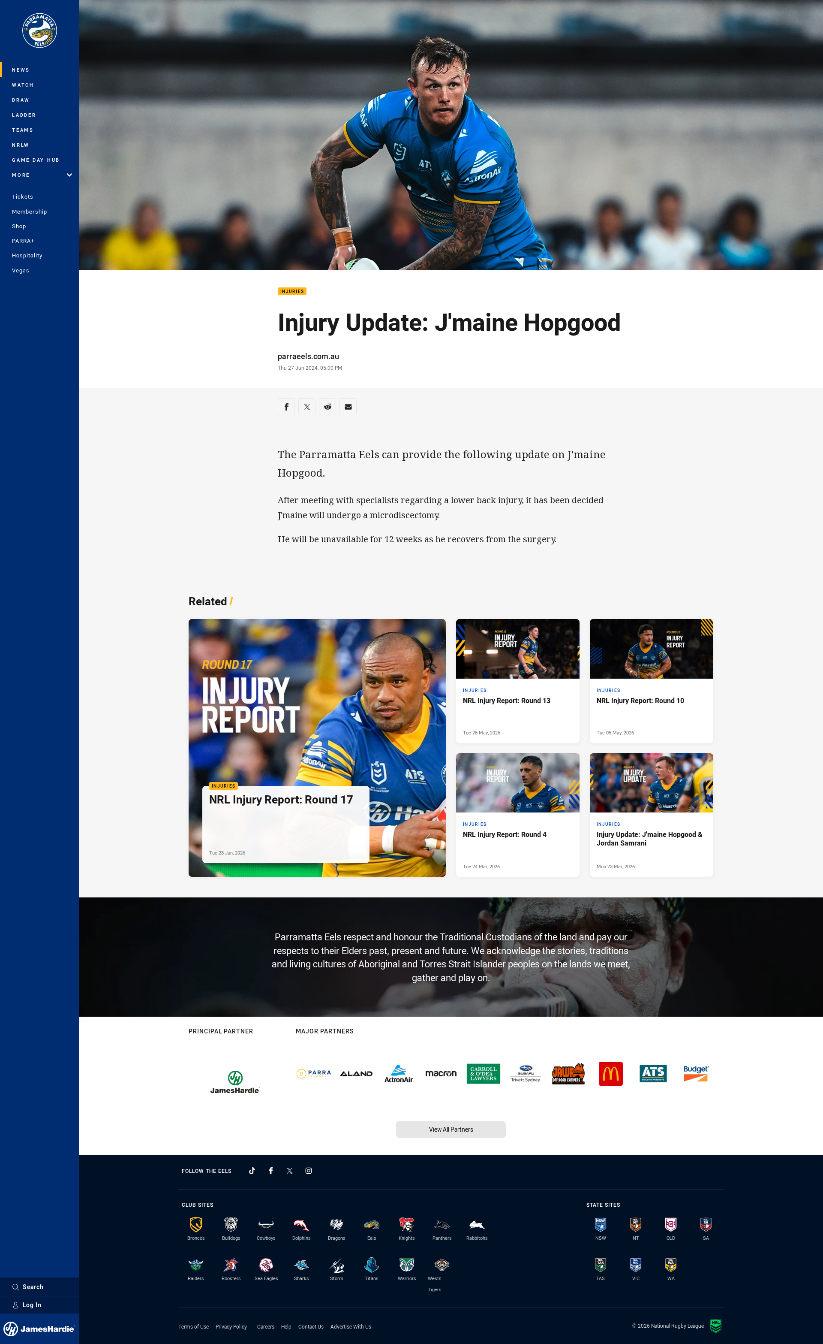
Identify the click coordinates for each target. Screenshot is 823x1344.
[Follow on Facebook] (270, 1170)
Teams (23, 130)
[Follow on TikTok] (252, 1170)
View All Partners (451, 1129)
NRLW (21, 145)
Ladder (24, 115)
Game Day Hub (36, 160)
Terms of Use (193, 1326)
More (21, 175)
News (21, 69)
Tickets (22, 196)
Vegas (21, 270)
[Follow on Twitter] (289, 1170)
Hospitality (27, 255)
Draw (21, 100)
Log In (32, 1305)
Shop (19, 226)
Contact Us (311, 1326)
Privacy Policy (231, 1326)
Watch (23, 85)
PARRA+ (23, 241)
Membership (29, 211)
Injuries (292, 291)
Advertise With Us (350, 1326)
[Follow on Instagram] (308, 1170)
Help (286, 1326)
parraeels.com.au (308, 356)
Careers (265, 1326)
